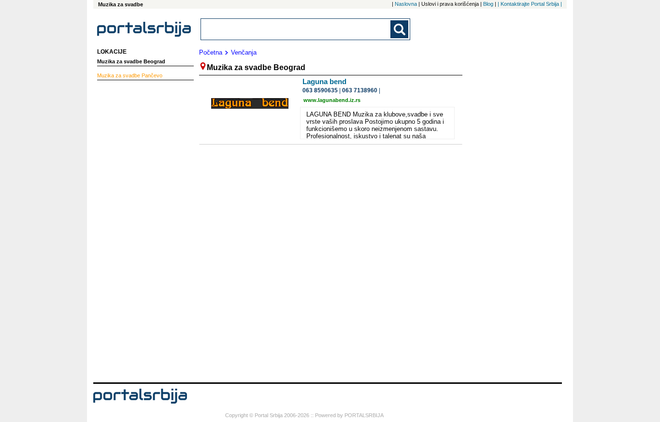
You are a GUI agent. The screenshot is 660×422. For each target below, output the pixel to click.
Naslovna (406, 4)
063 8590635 (320, 90)
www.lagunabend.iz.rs (331, 100)
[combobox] (296, 29)
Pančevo (129, 75)
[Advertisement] (135, 230)
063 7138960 (359, 90)
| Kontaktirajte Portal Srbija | (530, 4)
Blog (488, 4)
